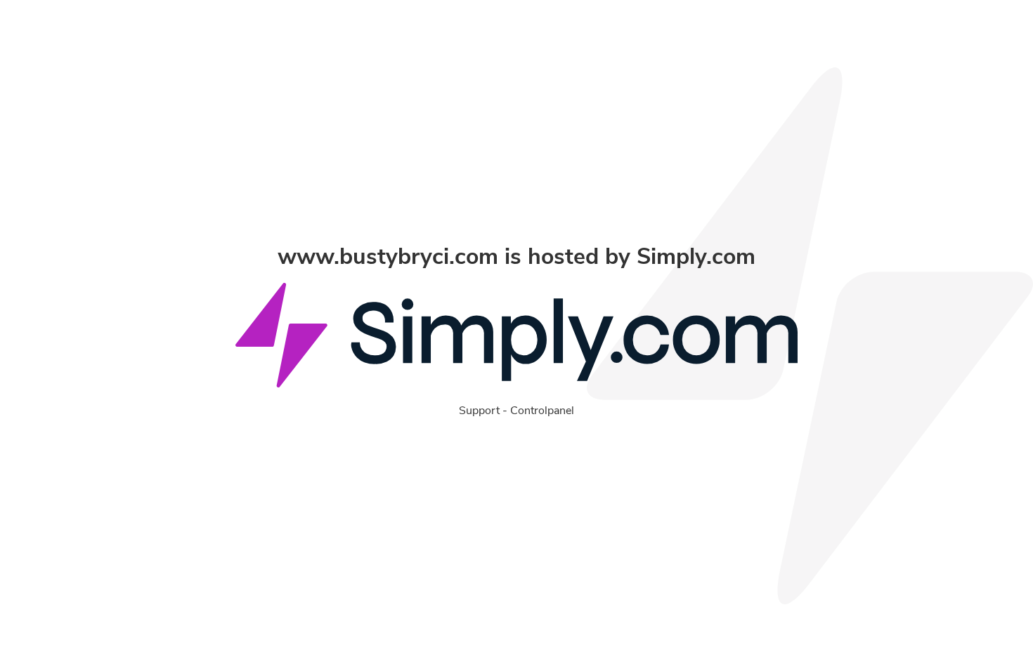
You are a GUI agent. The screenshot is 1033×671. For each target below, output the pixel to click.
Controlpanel (542, 410)
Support (479, 410)
